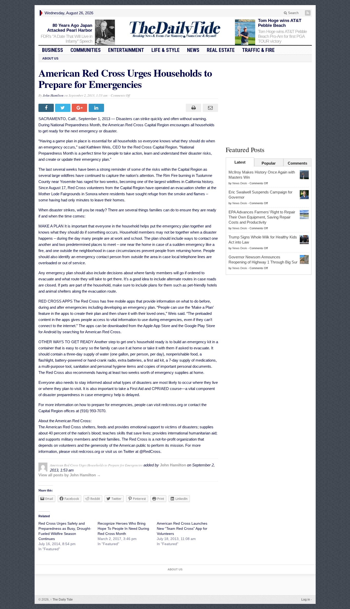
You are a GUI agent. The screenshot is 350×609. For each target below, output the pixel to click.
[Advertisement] (269, 103)
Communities (85, 50)
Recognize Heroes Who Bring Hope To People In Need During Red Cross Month (123, 528)
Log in (305, 599)
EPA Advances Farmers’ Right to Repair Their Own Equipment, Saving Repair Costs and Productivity (262, 217)
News (193, 50)
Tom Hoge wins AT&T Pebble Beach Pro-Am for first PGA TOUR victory (282, 36)
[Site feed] (308, 13)
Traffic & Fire (258, 50)
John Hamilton (53, 95)
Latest (239, 162)
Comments (297, 163)
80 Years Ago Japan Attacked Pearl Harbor (69, 28)
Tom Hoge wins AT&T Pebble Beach (279, 23)
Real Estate (221, 50)
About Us (50, 58)
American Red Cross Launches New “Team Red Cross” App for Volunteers (182, 528)
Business (52, 50)
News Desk (239, 183)
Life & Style (165, 50)
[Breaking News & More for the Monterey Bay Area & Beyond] (175, 29)
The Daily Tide (61, 599)
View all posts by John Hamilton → (69, 475)
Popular (269, 163)
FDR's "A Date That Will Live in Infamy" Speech (66, 39)
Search (292, 13)
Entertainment (126, 50)
